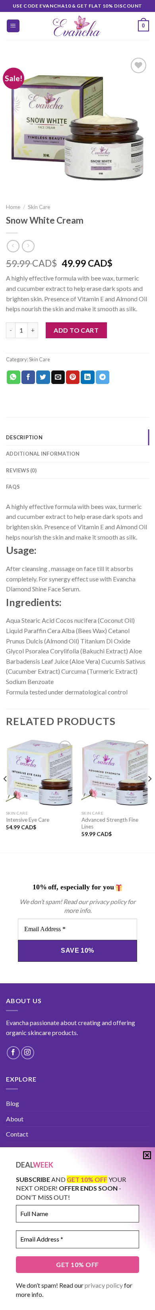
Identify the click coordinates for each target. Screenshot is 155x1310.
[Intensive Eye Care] (40, 772)
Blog (12, 1103)
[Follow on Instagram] (27, 1052)
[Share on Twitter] (43, 377)
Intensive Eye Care (27, 820)
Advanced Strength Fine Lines (109, 823)
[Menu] (13, 26)
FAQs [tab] (13, 486)
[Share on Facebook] (28, 377)
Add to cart (76, 330)
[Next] (149, 795)
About (14, 1119)
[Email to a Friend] (58, 377)
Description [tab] (24, 437)
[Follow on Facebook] (13, 1052)
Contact (17, 1134)
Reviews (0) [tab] (21, 470)
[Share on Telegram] (102, 377)
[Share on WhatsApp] (13, 377)
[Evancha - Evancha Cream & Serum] (78, 26)
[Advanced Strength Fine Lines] (115, 772)
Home (13, 207)
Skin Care (39, 207)
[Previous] (6, 795)
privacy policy (104, 1285)
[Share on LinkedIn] (87, 377)
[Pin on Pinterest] (72, 377)
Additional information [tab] (43, 453)
